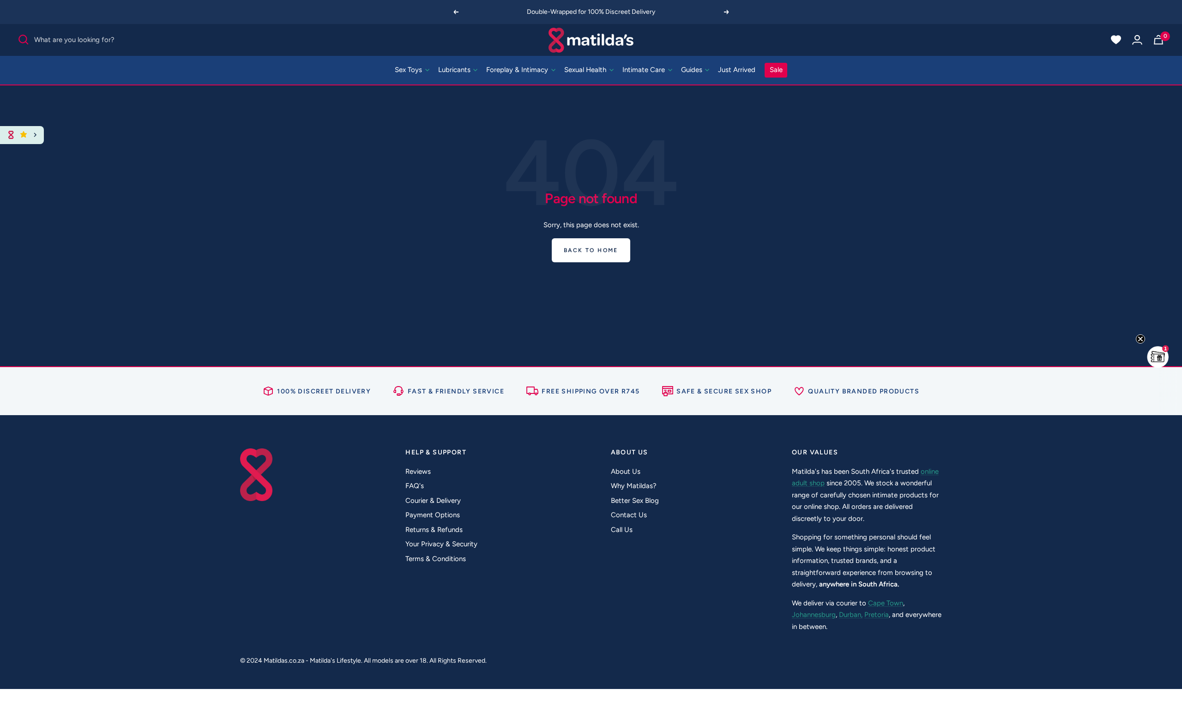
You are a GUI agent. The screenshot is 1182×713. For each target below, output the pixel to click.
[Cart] (1158, 40)
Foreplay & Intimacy (518, 70)
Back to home (591, 250)
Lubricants (455, 70)
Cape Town (885, 603)
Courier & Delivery (433, 500)
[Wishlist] (1116, 40)
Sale (776, 70)
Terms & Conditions (435, 559)
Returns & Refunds (434, 530)
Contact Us (629, 515)
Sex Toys (409, 70)
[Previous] (455, 12)
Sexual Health (586, 70)
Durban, (850, 614)
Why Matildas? (634, 486)
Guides (692, 70)
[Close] (35, 135)
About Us (625, 471)
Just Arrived (736, 70)
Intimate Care (644, 70)
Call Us (622, 530)
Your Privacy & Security (441, 544)
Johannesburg (814, 614)
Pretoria (876, 614)
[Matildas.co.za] (591, 39)
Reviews (418, 471)
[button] (1158, 356)
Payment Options (432, 515)
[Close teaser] (1140, 339)
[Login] (1137, 40)
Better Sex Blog (635, 500)
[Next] (727, 12)
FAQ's (414, 486)
